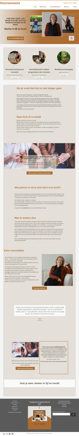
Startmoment (9, 3)
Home (35, 6)
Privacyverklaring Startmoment (64, 401)
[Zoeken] (73, 415)
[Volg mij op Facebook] (10, 434)
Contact (75, 6)
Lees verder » (15, 78)
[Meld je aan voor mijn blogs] (4, 434)
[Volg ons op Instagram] (7, 434)
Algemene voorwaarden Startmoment (64, 402)
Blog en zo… (67, 6)
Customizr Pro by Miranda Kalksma (46, 433)
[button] (12, 317)
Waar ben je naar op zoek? (59, 411)
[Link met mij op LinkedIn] (13, 434)
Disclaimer (64, 404)
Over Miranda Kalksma (55, 6)
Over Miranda (64, 406)
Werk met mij (43, 6)
